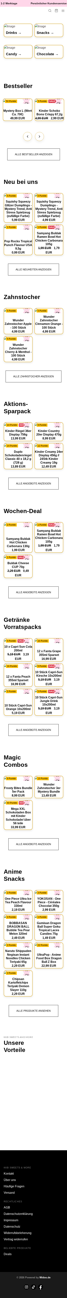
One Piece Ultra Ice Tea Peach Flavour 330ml (18, 902)
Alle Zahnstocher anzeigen (33, 376)
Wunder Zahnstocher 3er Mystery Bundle (48, 788)
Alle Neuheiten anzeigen (33, 269)
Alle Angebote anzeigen (33, 483)
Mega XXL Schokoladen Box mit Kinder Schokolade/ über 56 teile (18, 816)
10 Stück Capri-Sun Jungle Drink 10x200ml (49, 701)
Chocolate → (48, 54)
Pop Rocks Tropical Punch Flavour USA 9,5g (18, 245)
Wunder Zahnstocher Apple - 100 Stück (18, 324)
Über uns (10, 1180)
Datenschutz (12, 1226)
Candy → (14, 54)
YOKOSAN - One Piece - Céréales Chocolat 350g (49, 902)
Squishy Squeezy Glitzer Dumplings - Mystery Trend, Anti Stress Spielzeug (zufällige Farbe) (18, 209)
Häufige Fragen (14, 1186)
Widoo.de (44, 1277)
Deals (8, 1254)
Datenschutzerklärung (18, 1213)
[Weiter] (39, 136)
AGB (7, 1207)
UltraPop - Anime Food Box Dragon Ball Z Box (49, 958)
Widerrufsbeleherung (17, 1233)
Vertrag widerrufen (16, 1239)
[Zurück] (27, 136)
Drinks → (14, 33)
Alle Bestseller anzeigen (33, 154)
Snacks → (45, 33)
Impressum (11, 1220)
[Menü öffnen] (63, 11)
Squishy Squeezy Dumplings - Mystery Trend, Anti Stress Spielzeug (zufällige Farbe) (49, 209)
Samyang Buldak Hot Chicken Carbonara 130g (18, 542)
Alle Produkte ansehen (33, 1010)
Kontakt (9, 1173)
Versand (9, 1192)
